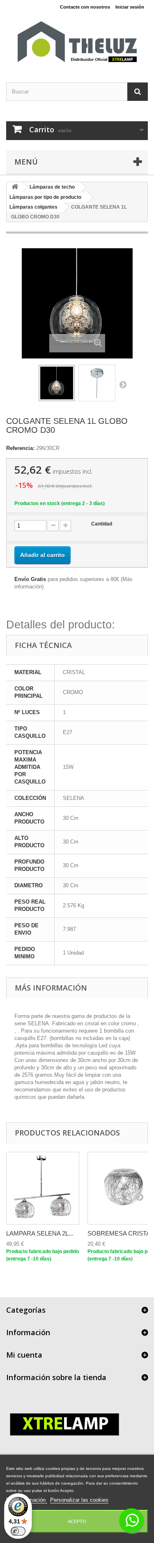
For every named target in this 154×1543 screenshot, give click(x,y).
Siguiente (123, 384)
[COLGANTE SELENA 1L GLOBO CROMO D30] (57, 383)
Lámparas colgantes (33, 207)
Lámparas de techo (52, 187)
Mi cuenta (24, 1355)
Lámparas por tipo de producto (45, 197)
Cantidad (101, 524)
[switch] (18, 1531)
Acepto (77, 1521)
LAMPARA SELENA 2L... (40, 1233)
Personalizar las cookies (79, 1500)
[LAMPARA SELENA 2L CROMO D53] (42, 1188)
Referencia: (20, 448)
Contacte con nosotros (85, 6)
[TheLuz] (77, 41)
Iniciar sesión (129, 6)
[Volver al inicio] (15, 187)
